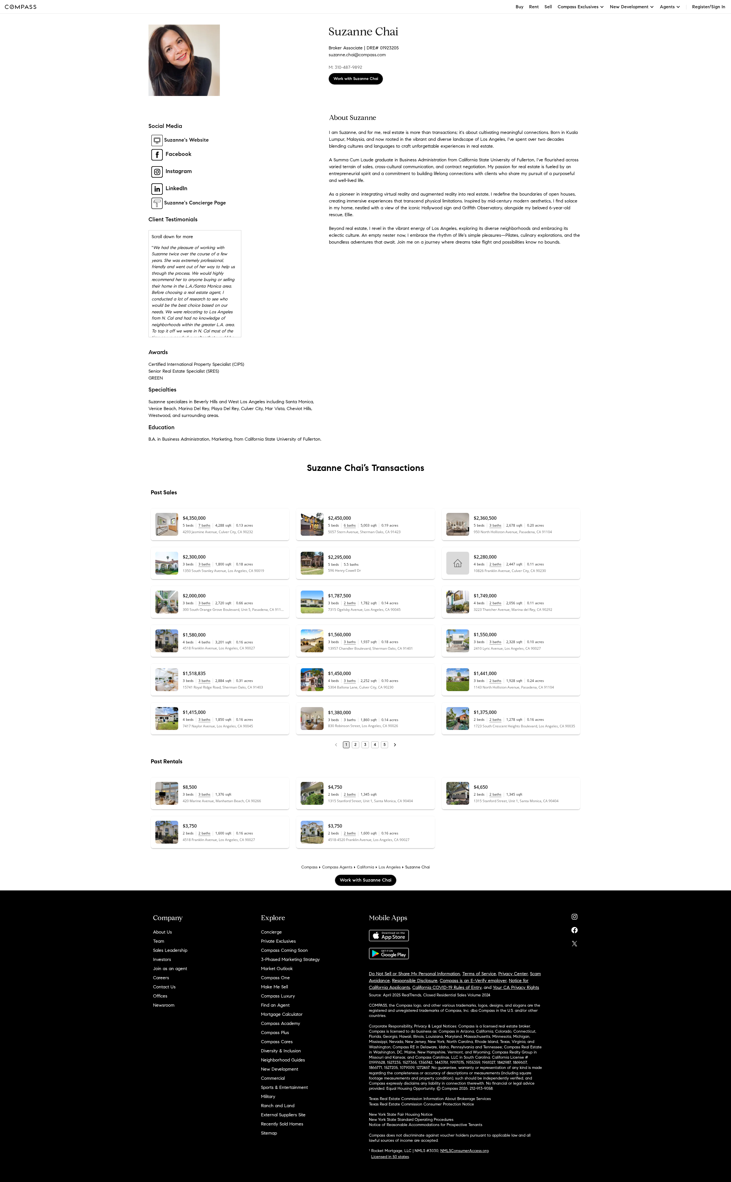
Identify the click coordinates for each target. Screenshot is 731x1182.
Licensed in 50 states (390, 1156)
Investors (162, 959)
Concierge (271, 932)
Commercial (273, 1078)
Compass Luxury (278, 996)
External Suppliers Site (283, 1114)
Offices (160, 996)
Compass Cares (277, 1041)
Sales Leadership (170, 950)
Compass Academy (280, 1023)
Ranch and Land (277, 1105)
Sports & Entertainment (284, 1087)
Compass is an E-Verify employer (473, 980)
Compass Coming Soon (284, 950)
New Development (279, 1069)
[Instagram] (574, 915)
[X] (574, 942)
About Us (162, 932)
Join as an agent (170, 968)
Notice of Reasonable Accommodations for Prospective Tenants (425, 1124)
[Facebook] (574, 929)
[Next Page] (394, 744)
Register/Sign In (708, 6)
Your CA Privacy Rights (516, 987)
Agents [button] (667, 6)
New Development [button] (629, 6)
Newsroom (163, 1005)
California (365, 867)
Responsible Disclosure (414, 980)
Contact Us (164, 987)
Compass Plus (275, 1032)
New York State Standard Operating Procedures (411, 1119)
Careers (161, 977)
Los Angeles (390, 867)
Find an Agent (275, 1005)
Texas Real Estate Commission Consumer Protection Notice (421, 1104)
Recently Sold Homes (282, 1124)
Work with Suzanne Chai (356, 78)
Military (268, 1096)
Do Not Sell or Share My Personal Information (414, 973)
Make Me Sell (274, 987)
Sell (548, 6)
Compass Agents (337, 867)
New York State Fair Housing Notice (401, 1114)
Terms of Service (479, 973)
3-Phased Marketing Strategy (290, 959)
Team (158, 941)
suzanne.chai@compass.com (357, 54)
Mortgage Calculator (282, 1014)
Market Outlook (277, 968)
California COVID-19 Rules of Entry (446, 987)
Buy (519, 6)
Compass (309, 867)
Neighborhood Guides (283, 1060)
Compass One (275, 977)
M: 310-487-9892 (345, 67)
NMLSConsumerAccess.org (464, 1150)
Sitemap (269, 1133)
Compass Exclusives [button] (578, 6)
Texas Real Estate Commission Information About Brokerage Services (430, 1098)
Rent (534, 6)
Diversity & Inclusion (281, 1050)
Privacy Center (513, 973)
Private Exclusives (278, 941)
